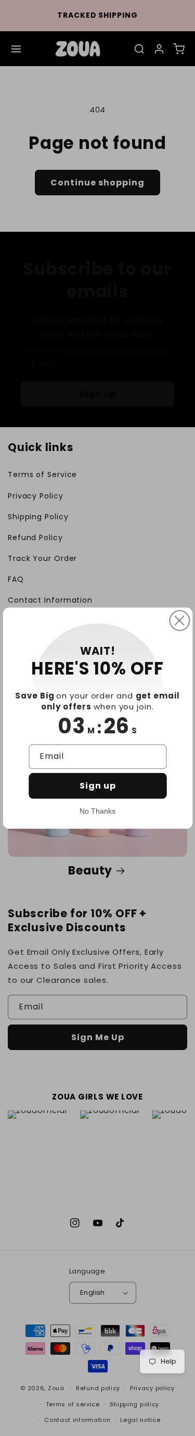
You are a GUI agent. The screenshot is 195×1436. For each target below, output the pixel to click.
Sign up (98, 786)
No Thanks (97, 811)
